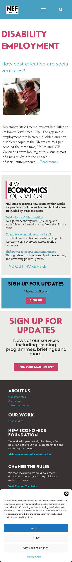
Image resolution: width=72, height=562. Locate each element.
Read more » (49, 162)
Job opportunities (19, 405)
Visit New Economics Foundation (29, 454)
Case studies (15, 420)
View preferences (36, 548)
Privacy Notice (34, 557)
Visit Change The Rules (22, 486)
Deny (36, 538)
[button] (66, 493)
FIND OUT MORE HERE (26, 266)
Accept (36, 527)
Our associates (17, 396)
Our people (15, 401)
